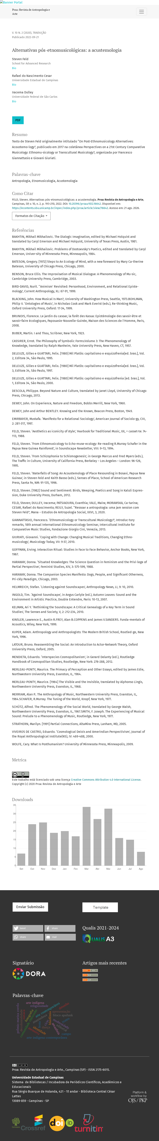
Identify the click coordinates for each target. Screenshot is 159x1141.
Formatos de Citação (30, 216)
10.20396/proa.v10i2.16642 (85, 203)
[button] (28, 928)
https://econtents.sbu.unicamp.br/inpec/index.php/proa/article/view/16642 (60, 208)
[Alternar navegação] (141, 12)
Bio (14, 68)
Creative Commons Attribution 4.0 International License (106, 779)
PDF (18, 120)
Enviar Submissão (30, 907)
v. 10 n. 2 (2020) (21, 32)
